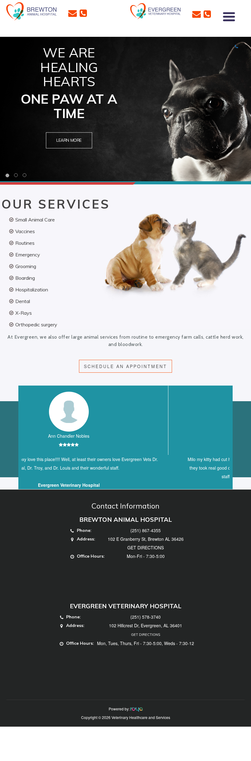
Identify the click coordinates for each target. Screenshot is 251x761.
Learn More (69, 140)
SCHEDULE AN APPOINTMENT (125, 366)
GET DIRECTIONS (145, 556)
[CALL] (83, 12)
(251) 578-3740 (145, 625)
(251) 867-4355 (145, 539)
